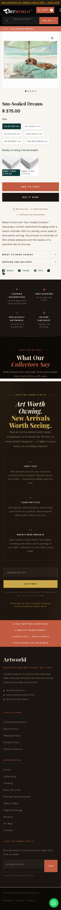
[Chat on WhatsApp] (53, 903)
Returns (20, 900)
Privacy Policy (11, 742)
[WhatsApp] (49, 270)
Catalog (7, 783)
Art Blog (7, 823)
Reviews (8, 816)
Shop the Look (11, 789)
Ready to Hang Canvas (17, 254)
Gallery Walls (10, 803)
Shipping (8, 900)
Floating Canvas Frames (16, 796)
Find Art (47, 20)
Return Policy (10, 728)
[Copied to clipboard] (4, 273)
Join (51, 866)
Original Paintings (13, 810)
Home (5, 29)
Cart (47, 9)
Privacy (31, 900)
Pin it (40, 270)
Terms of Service (13, 749)
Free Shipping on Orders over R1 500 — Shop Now (30, 2)
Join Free (30, 584)
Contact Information (15, 722)
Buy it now (30, 197)
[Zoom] (52, 38)
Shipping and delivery (17, 262)
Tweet (25, 270)
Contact (8, 830)
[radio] (11, 126)
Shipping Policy (12, 735)
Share (10, 270)
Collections (9, 776)
